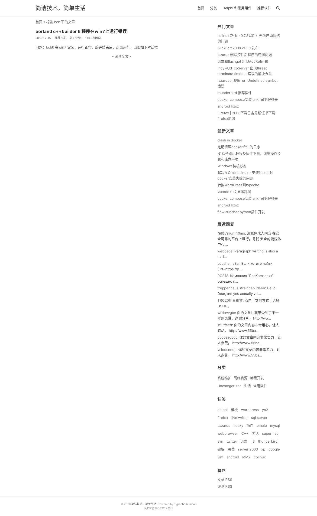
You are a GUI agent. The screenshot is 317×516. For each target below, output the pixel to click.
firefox (222, 417)
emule (262, 425)
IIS (253, 441)
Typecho (179, 504)
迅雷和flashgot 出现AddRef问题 (242, 61)
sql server (259, 417)
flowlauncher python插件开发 (241, 212)
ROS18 (222, 276)
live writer (239, 417)
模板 (234, 410)
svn (220, 441)
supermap (270, 433)
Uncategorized (229, 386)
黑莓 (231, 449)
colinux (260, 457)
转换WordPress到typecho (238, 185)
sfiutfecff (224, 325)
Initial (192, 504)
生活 (247, 386)
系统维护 (224, 378)
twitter (231, 441)
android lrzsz (228, 106)
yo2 (265, 410)
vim (220, 457)
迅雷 (243, 441)
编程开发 (257, 378)
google (274, 449)
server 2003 (248, 449)
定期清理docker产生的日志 (238, 147)
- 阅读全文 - (121, 56)
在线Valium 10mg (231, 233)
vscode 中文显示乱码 (234, 191)
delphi (222, 410)
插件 (249, 425)
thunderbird (268, 441)
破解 (220, 449)
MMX (246, 457)
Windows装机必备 (231, 166)
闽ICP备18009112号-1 (158, 508)
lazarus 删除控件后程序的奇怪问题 (244, 54)
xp (263, 449)
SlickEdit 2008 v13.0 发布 (238, 48)
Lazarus (223, 425)
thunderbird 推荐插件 (234, 93)
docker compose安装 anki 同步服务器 (247, 99)
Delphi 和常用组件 (237, 8)
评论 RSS (224, 486)
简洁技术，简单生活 (61, 8)
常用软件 (260, 386)
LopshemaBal (228, 263)
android (232, 457)
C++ (245, 433)
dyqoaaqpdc (227, 337)
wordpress (250, 410)
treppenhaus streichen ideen (241, 288)
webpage (225, 251)
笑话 (255, 433)
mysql (275, 425)
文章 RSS (224, 479)
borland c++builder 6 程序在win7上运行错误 (81, 31)
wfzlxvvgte (226, 312)
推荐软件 (264, 8)
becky (238, 425)
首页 (200, 8)
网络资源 (241, 378)
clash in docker (229, 140)
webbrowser (227, 433)
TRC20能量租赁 (230, 300)
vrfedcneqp (226, 349)
